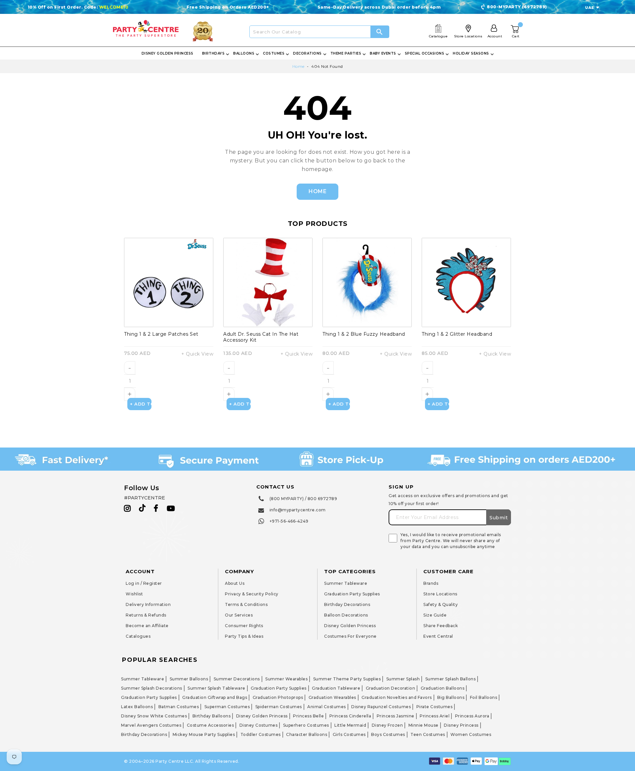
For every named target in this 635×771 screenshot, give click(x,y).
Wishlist (134, 593)
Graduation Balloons (443, 688)
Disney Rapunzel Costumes (381, 706)
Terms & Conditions (246, 604)
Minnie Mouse (423, 725)
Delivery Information (148, 604)
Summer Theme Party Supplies (347, 678)
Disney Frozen (387, 725)
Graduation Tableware (336, 688)
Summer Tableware (345, 583)
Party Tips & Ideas (244, 636)
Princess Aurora (472, 715)
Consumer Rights (244, 625)
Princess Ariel (434, 715)
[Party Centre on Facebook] (156, 508)
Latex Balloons (137, 706)
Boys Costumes (388, 734)
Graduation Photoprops (278, 697)
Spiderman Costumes (278, 706)
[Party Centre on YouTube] (171, 508)
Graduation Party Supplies (352, 593)
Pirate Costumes (434, 706)
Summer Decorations (237, 678)
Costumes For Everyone (350, 636)
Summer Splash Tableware (216, 688)
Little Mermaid (350, 725)
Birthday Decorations (347, 604)
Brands (430, 583)
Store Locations (440, 593)
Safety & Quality (440, 604)
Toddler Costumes (260, 734)
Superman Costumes (227, 706)
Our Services (239, 615)
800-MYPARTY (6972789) (517, 6)
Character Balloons (306, 734)
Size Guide (434, 615)
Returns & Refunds (146, 615)
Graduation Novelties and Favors (396, 697)
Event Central (438, 636)
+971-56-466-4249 (289, 521)
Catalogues (138, 636)
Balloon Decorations (346, 615)
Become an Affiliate (147, 625)
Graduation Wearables (332, 697)
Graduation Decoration (390, 688)
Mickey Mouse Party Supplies (204, 734)
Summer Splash (403, 678)
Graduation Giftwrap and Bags (214, 697)
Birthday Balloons (211, 715)
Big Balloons (450, 697)
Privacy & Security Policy (251, 593)
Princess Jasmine (395, 715)
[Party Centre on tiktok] (142, 509)
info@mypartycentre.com (298, 509)
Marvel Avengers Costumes (151, 725)
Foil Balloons (483, 697)
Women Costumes (470, 734)
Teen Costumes (427, 734)
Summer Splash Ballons (450, 678)
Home (298, 66)
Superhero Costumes (306, 725)
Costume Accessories (210, 725)
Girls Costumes (349, 734)
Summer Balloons (189, 678)
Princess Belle (308, 715)
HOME (317, 191)
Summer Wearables (286, 678)
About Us (234, 583)
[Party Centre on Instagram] (127, 508)
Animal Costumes (326, 706)
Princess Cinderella (350, 715)
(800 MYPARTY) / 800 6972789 (303, 498)
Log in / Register (144, 583)
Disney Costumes (258, 725)
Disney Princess (461, 725)
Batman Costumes (178, 706)
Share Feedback (440, 625)
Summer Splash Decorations (151, 688)
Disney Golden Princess (350, 625)
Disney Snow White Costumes (154, 715)
